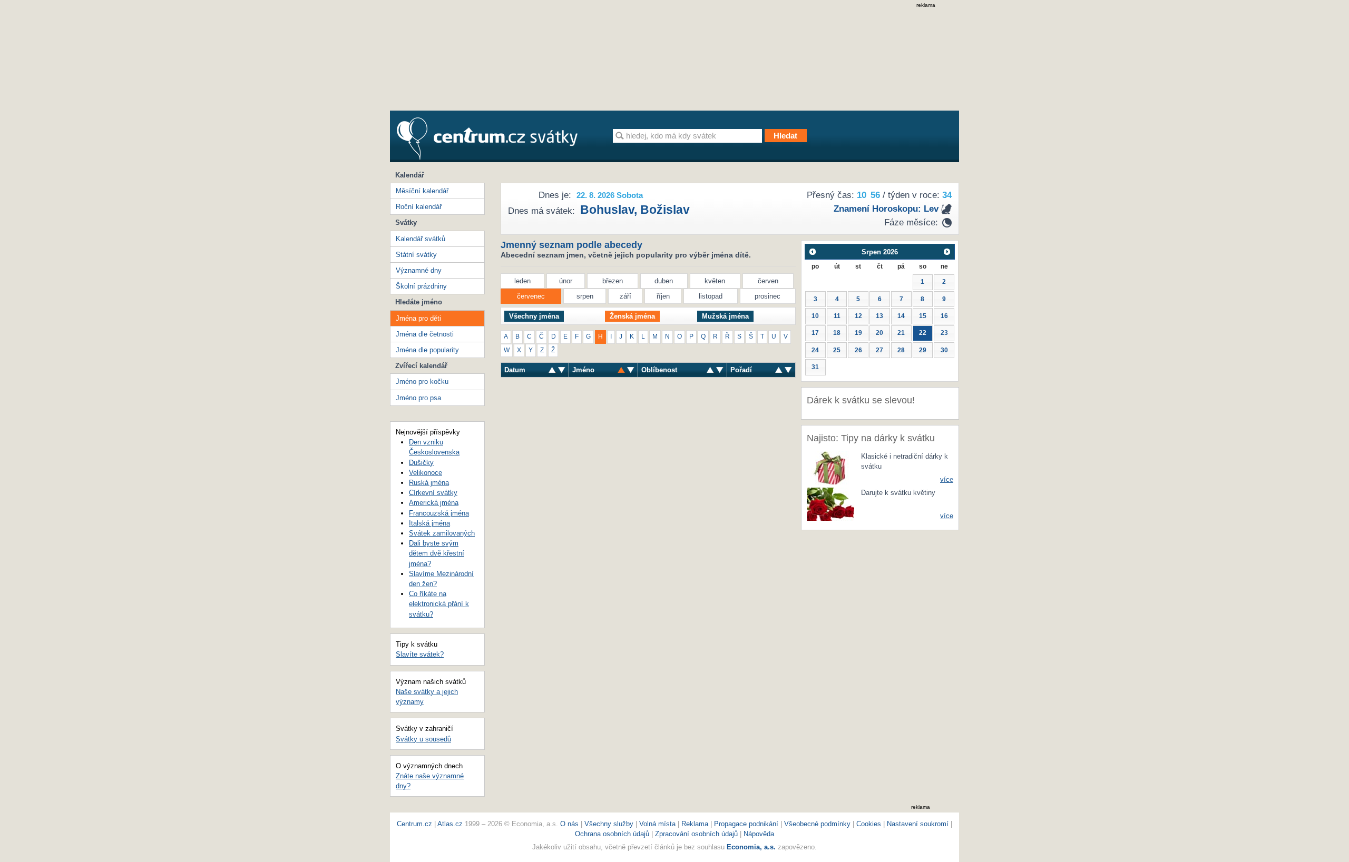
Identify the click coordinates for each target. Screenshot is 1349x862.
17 (815, 333)
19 (858, 333)
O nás (569, 824)
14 (901, 316)
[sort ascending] (561, 370)
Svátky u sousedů (423, 739)
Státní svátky (416, 255)
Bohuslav (607, 209)
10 (815, 316)
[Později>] (947, 251)
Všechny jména (534, 316)
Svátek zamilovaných (442, 533)
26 (858, 350)
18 (836, 333)
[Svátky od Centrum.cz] (487, 138)
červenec (531, 296)
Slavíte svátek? (420, 654)
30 (944, 350)
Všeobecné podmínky (817, 824)
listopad (710, 296)
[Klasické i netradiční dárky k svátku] (830, 467)
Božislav (665, 209)
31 (815, 367)
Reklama (695, 824)
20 (879, 333)
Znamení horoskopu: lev (886, 209)
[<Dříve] (812, 251)
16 (944, 316)
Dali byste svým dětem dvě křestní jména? (436, 553)
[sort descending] (552, 370)
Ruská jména (429, 483)
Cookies (868, 824)
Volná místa (657, 824)
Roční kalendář (419, 207)
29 (922, 350)
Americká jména (433, 503)
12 (858, 316)
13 (879, 316)
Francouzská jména (439, 513)
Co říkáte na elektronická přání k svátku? (439, 604)
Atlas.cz (450, 824)
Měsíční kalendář (422, 191)
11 (837, 316)
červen (768, 281)
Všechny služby (610, 824)
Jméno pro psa (418, 398)
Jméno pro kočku (422, 381)
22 (922, 333)
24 (815, 350)
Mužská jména (725, 316)
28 (901, 350)
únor (565, 281)
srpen (584, 296)
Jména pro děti (418, 318)
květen (715, 281)
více (946, 479)
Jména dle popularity (427, 350)
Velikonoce (425, 473)
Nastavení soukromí (918, 824)
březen (612, 281)
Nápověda (759, 834)
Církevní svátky (433, 493)
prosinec (767, 296)
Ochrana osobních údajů (612, 834)
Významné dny (419, 270)
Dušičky (421, 463)
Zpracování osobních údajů (696, 834)
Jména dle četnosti (425, 334)
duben (663, 281)
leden (522, 281)
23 (944, 333)
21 (901, 333)
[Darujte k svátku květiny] (830, 504)
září (625, 296)
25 (836, 350)
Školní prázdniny (421, 286)
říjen (663, 296)
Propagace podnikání (746, 824)
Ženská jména (632, 316)
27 (879, 350)
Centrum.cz (414, 824)
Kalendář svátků (420, 239)
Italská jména (429, 523)
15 (922, 316)
